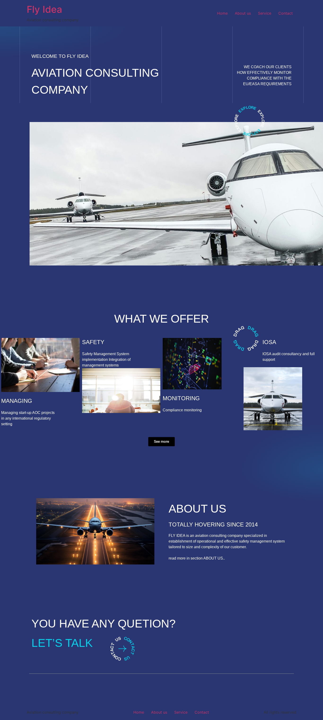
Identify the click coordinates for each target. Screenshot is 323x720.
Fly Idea (44, 9)
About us (243, 13)
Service (264, 13)
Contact (285, 13)
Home (222, 13)
